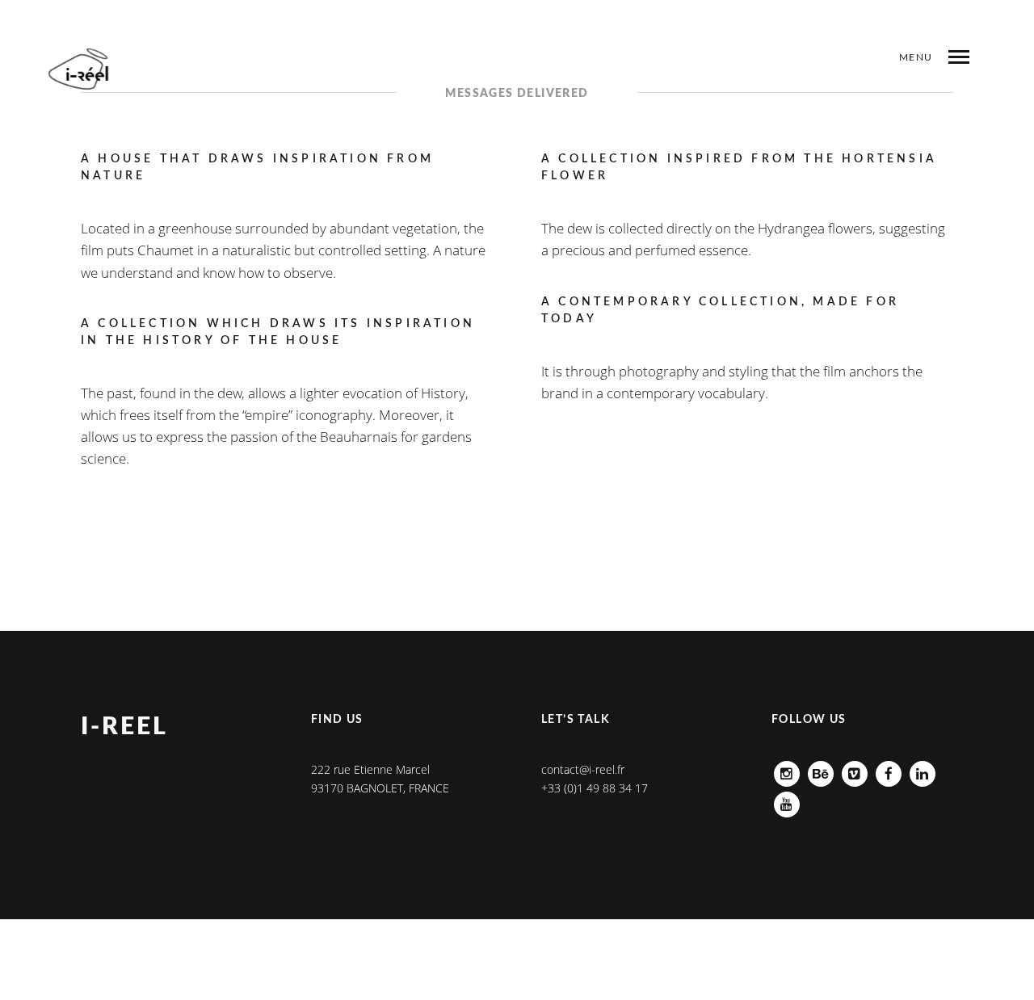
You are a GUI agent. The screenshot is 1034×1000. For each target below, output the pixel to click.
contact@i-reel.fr (582, 769)
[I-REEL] (79, 69)
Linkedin (922, 769)
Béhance (821, 769)
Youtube (787, 800)
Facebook (889, 769)
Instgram (787, 769)
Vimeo (855, 769)
